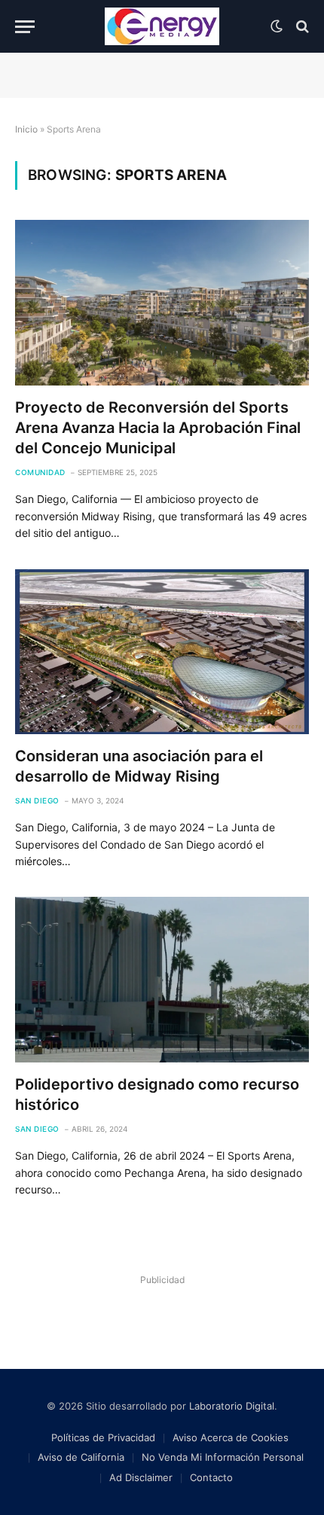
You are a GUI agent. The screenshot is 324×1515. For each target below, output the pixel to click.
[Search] (301, 27)
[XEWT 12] (162, 26)
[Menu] (25, 27)
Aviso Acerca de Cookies (231, 1437)
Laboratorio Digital (231, 1406)
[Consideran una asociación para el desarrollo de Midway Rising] (162, 651)
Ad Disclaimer (141, 1477)
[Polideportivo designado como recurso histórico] (162, 979)
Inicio (26, 129)
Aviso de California (81, 1457)
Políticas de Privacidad (103, 1437)
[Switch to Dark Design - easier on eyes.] (276, 26)
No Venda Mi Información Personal (223, 1457)
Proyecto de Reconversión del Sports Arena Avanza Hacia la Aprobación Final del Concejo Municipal (158, 427)
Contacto (211, 1477)
